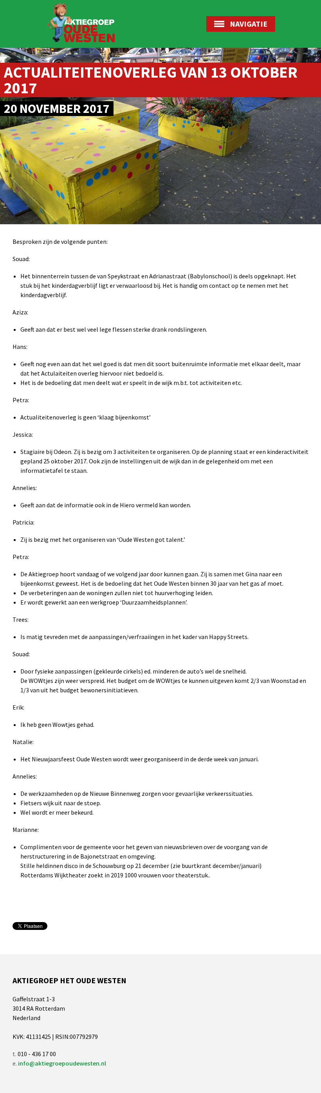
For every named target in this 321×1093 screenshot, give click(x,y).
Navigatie (248, 24)
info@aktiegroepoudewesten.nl (62, 1063)
